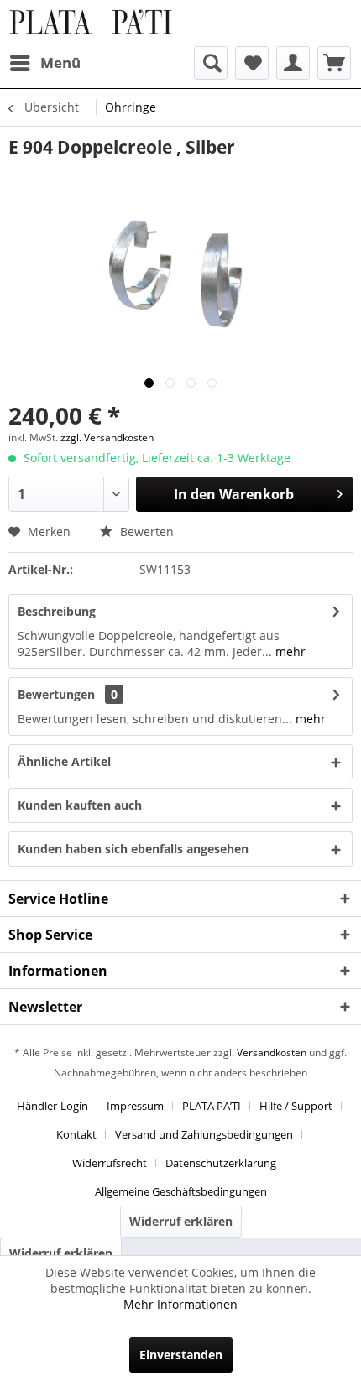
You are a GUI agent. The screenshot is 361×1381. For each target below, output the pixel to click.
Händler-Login (52, 1105)
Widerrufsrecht (109, 1162)
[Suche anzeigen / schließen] (211, 63)
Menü (60, 62)
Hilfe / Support (295, 1105)
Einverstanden (180, 1355)
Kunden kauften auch (80, 805)
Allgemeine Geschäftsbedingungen (181, 1191)
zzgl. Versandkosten (107, 437)
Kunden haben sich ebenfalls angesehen (133, 849)
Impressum (135, 1105)
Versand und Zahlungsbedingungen (204, 1134)
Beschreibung (57, 611)
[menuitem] (44, 63)
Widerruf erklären (181, 1221)
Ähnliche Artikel (64, 761)
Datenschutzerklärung (220, 1162)
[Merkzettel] (252, 63)
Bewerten (145, 531)
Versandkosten (271, 1052)
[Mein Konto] (293, 63)
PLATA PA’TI (211, 1105)
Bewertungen (56, 694)
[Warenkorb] (334, 63)
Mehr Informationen (180, 1304)
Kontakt (76, 1134)
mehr (289, 651)
